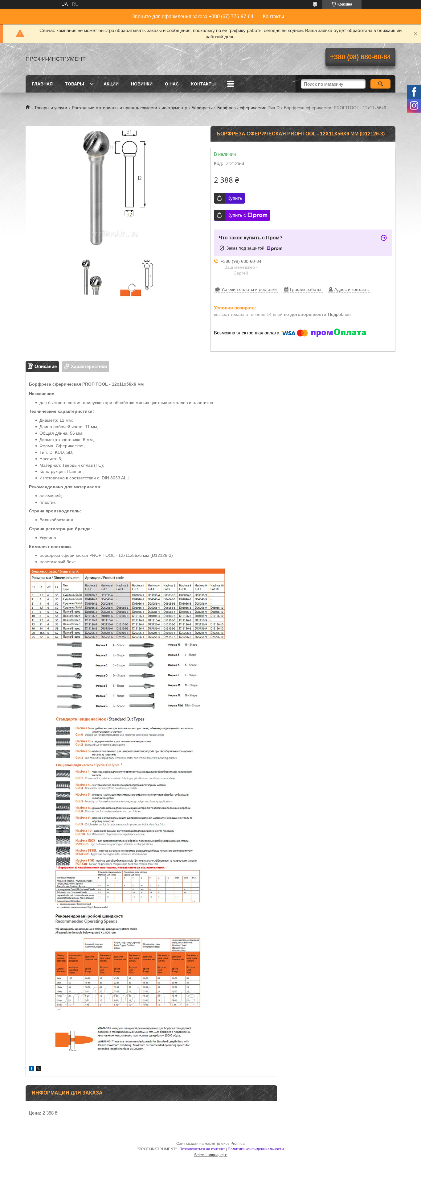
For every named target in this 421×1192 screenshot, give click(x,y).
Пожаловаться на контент (202, 1149)
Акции (111, 83)
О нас (172, 83)
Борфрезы (202, 107)
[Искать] (380, 84)
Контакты (273, 16)
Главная (42, 83)
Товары (74, 83)
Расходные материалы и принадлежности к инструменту (129, 107)
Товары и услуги (50, 107)
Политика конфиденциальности (256, 1149)
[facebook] (31, 1069)
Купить (234, 198)
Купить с (236, 215)
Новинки (142, 83)
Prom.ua (238, 1143)
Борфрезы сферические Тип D (248, 107)
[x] (38, 1069)
